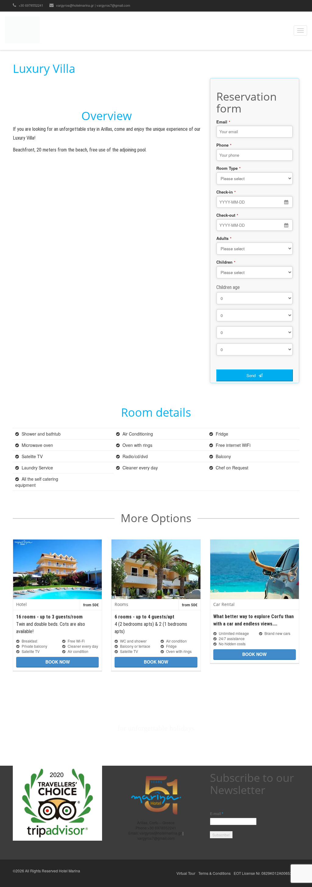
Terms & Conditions (214, 873)
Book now (57, 662)
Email (223, 122)
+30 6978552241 (30, 5)
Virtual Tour (185, 873)
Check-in (226, 192)
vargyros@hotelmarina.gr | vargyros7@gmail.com (93, 5)
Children (226, 262)
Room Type (228, 168)
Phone (224, 145)
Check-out (227, 215)
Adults (224, 238)
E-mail (216, 813)
